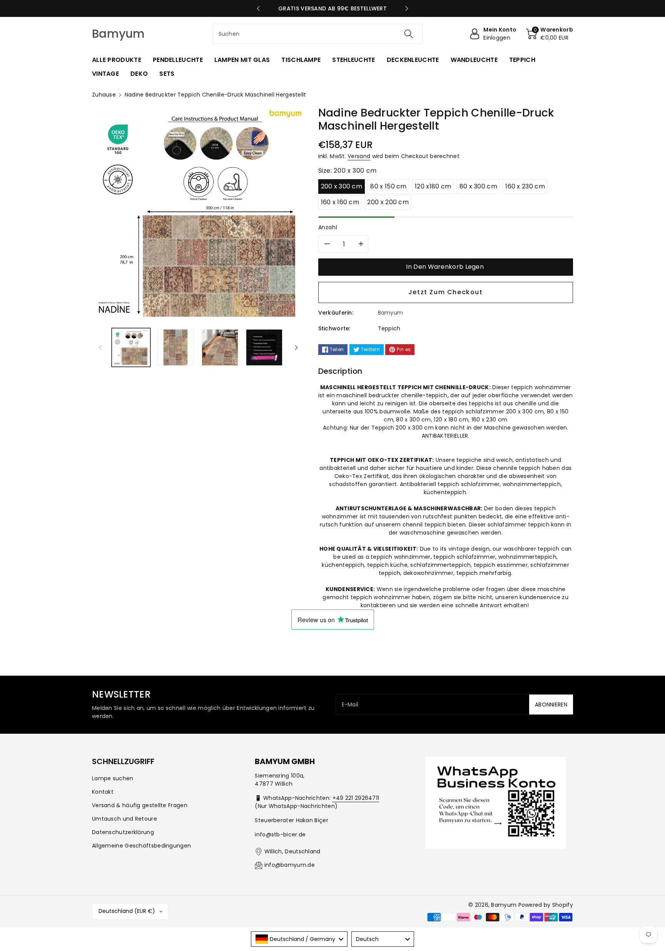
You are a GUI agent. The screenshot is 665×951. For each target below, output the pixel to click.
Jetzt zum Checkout (445, 292)
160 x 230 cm (525, 186)
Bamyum (503, 905)
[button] (549, 33)
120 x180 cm (433, 186)
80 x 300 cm (478, 186)
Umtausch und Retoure (124, 819)
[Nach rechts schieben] (296, 347)
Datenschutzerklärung (123, 832)
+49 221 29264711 (355, 798)
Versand (359, 156)
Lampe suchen (113, 778)
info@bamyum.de (289, 865)
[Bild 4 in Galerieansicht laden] (264, 347)
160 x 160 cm (340, 202)
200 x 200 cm (388, 202)
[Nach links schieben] (100, 347)
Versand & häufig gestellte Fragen (139, 805)
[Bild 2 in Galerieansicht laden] (175, 347)
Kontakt (103, 792)
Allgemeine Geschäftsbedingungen (141, 845)
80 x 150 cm (388, 186)
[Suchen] (408, 33)
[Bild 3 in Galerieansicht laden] (220, 347)
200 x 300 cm (342, 186)
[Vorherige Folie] (258, 8)
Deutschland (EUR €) (127, 911)
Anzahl (328, 227)
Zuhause (104, 94)
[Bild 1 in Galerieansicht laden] (131, 347)
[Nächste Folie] (407, 8)
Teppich (389, 328)
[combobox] (318, 33)
